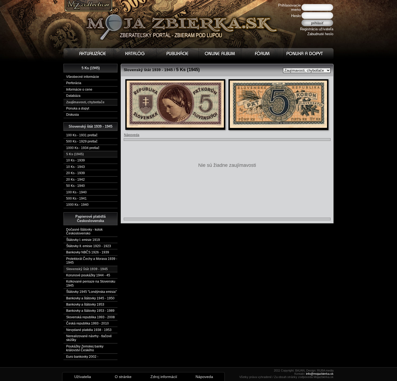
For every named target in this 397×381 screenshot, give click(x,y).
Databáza (73, 96)
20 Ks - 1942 (75, 179)
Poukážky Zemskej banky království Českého (84, 348)
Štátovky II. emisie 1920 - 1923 (88, 246)
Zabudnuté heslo (320, 34)
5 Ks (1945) (75, 154)
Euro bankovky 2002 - (82, 357)
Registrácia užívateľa (316, 29)
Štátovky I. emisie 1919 (83, 240)
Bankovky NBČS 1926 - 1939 (87, 252)
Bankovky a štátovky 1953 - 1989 (90, 311)
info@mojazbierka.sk (320, 373)
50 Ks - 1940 (75, 186)
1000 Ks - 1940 (77, 205)
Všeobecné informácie (82, 77)
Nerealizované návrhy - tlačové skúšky (89, 338)
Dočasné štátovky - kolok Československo (84, 231)
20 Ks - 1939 (75, 173)
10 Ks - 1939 (75, 160)
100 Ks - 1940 (76, 192)
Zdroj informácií (163, 377)
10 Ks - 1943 (75, 167)
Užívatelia (82, 377)
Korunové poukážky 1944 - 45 (88, 275)
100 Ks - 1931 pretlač (81, 135)
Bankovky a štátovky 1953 (85, 304)
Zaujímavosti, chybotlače (85, 102)
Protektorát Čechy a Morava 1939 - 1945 (91, 260)
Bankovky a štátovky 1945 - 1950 (90, 298)
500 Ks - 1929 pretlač (81, 141)
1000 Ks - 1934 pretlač (82, 148)
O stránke (123, 377)
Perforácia (73, 83)
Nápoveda (131, 135)
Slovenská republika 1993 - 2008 (90, 317)
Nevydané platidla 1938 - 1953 (89, 330)
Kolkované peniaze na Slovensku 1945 (90, 283)
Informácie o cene (79, 89)
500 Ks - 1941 (76, 198)
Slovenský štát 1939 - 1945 (87, 269)
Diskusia (72, 115)
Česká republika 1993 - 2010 (87, 323)
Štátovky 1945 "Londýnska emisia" (91, 292)
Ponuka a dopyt (77, 108)
